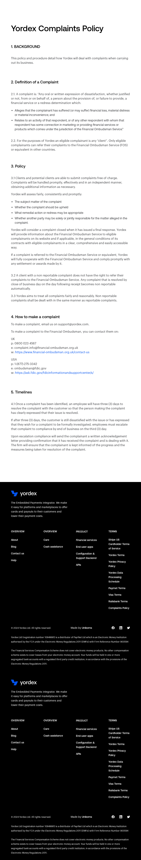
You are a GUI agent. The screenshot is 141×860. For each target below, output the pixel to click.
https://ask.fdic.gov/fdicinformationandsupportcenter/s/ (54, 372)
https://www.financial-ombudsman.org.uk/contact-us (52, 352)
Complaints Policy (119, 608)
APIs (78, 564)
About (14, 539)
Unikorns (87, 627)
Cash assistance (53, 546)
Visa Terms (115, 594)
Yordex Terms (116, 555)
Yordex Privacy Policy (117, 564)
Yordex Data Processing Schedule (116, 577)
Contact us (17, 553)
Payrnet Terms (117, 588)
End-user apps (84, 546)
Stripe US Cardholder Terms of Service (119, 544)
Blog (13, 546)
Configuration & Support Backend (86, 555)
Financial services (86, 540)
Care (46, 539)
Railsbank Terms (118, 601)
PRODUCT (82, 531)
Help (13, 560)
